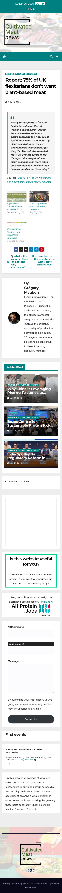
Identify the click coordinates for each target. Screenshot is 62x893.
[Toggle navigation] (57, 56)
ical (17, 759)
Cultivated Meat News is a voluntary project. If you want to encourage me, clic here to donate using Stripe (31, 579)
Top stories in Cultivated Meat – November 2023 (14, 206)
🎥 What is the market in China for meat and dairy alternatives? (19, 262)
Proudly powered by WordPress (18, 883)
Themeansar (31, 887)
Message (13, 661)
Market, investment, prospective (21, 74)
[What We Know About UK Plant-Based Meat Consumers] (16, 222)
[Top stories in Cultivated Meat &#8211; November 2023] (16, 196)
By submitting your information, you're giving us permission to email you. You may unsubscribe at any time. (30, 704)
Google (22, 759)
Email (16, 643)
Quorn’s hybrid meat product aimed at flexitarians (38, 206)
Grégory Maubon (31, 290)
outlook (29, 759)
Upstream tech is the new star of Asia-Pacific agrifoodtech (41, 260)
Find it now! (46, 601)
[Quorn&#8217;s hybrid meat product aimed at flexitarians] (39, 196)
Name (16, 626)
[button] (51, 56)
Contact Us (31, 719)
